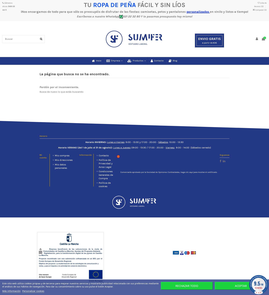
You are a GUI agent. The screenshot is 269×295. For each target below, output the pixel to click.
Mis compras (62, 155)
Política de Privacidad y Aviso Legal (105, 163)
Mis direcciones (64, 160)
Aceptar (241, 286)
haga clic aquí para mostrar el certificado (199, 172)
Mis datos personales (61, 166)
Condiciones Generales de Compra (106, 175)
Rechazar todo (186, 286)
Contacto (104, 155)
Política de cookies (105, 184)
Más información (11, 291)
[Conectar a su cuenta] (257, 39)
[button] (114, 61)
